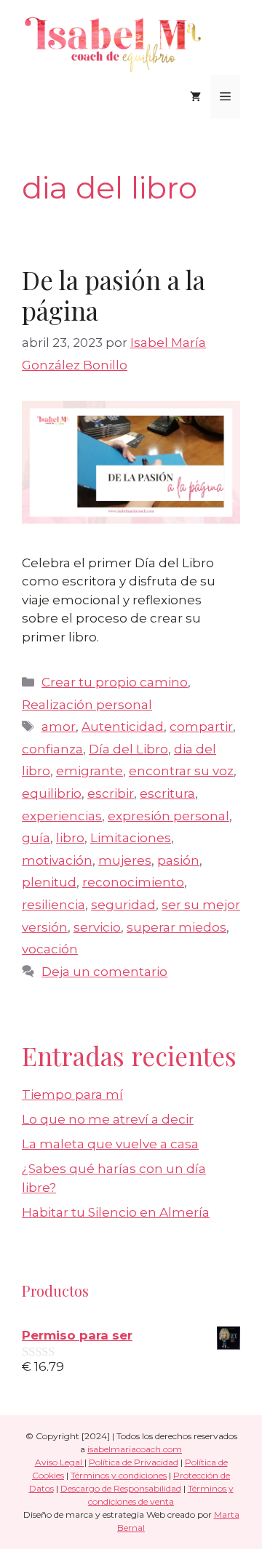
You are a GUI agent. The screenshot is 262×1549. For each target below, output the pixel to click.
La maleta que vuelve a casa (110, 1144)
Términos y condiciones (119, 1475)
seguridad (123, 904)
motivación (57, 860)
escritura (167, 793)
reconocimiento (133, 882)
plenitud (49, 882)
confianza (52, 749)
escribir (110, 793)
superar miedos (176, 927)
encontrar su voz (181, 771)
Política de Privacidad (133, 1462)
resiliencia (53, 904)
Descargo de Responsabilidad (120, 1488)
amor (58, 726)
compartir (201, 726)
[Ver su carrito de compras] (195, 97)
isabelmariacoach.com (134, 1449)
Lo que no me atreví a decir (108, 1119)
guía (36, 837)
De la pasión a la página (113, 295)
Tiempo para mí (72, 1094)
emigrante (89, 771)
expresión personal (168, 816)
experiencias (62, 816)
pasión (178, 860)
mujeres (124, 860)
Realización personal (87, 704)
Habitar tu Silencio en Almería (116, 1212)
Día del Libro (128, 749)
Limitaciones (130, 837)
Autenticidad (123, 726)
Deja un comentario (104, 971)
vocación (50, 949)
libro (70, 837)
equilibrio (52, 793)
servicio (97, 927)
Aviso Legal (59, 1462)
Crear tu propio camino (114, 682)
